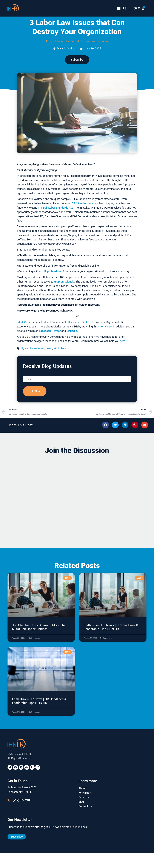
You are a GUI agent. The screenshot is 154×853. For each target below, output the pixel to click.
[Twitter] (10, 767)
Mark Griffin (24, 322)
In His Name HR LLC (77, 322)
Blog (49, 41)
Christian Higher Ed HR (68, 41)
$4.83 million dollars (84, 203)
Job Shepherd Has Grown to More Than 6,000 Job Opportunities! (39, 627)
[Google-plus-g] (26, 767)
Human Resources (97, 41)
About (82, 788)
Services (84, 797)
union (49, 348)
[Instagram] (37, 767)
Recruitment (37, 348)
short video (105, 326)
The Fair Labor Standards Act (55, 207)
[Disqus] (77, 495)
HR (21, 348)
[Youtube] (15, 767)
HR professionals (64, 281)
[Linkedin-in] (32, 767)
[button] (119, 8)
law (27, 348)
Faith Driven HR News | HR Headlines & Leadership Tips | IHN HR (111, 627)
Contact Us (85, 806)
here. (123, 340)
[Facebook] (21, 767)
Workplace (60, 348)
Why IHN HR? (87, 792)
